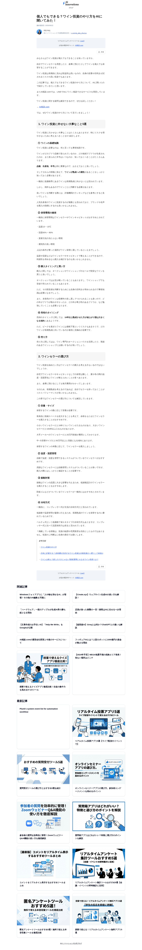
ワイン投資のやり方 (49, 547)
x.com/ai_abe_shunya (79, 33)
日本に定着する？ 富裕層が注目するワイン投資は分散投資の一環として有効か (72, 553)
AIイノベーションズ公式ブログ (71, 943)
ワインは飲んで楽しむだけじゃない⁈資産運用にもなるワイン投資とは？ (69, 559)
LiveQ (82, 41)
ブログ (71, 8)
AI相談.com (79, 45)
